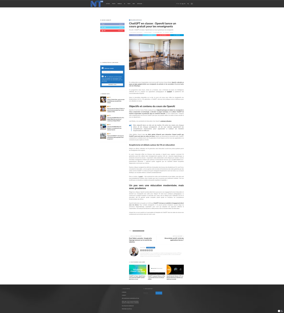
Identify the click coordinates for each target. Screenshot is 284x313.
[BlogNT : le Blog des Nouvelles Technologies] (96, 3)
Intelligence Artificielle (135, 20)
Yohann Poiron (148, 32)
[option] (137, 272)
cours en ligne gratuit (135, 84)
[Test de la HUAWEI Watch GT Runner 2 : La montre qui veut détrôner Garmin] (103, 126)
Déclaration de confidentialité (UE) (130, 298)
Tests (109, 97)
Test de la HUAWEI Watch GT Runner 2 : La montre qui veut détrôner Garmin (114, 128)
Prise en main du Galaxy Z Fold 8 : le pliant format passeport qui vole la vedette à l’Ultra (115, 110)
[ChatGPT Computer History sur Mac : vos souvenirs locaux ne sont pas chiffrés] (156, 270)
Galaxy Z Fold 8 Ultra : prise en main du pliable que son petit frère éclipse (115, 101)
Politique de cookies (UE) (128, 305)
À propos (124, 292)
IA (124, 3)
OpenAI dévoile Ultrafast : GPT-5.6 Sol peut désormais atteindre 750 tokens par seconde (175, 277)
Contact (124, 295)
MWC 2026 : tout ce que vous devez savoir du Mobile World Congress (130, 302)
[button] (280, 311)
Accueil (131, 30)
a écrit (141, 176)
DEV (134, 3)
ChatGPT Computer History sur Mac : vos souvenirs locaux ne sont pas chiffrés (156, 277)
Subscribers (120, 30)
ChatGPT (167, 32)
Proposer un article (127, 308)
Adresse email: (109, 68)
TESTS (113, 3)
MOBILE (120, 3)
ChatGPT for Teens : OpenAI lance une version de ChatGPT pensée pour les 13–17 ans (137, 277)
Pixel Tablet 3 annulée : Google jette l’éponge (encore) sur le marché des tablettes (140, 240)
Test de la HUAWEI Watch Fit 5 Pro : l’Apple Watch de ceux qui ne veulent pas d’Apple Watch (115, 119)
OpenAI (171, 32)
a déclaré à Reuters (165, 121)
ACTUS (108, 3)
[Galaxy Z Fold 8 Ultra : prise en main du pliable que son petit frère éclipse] (103, 99)
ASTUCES (139, 3)
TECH (129, 3)
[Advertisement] (28, 12)
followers (121, 24)
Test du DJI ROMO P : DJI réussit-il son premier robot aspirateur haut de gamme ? (115, 137)
